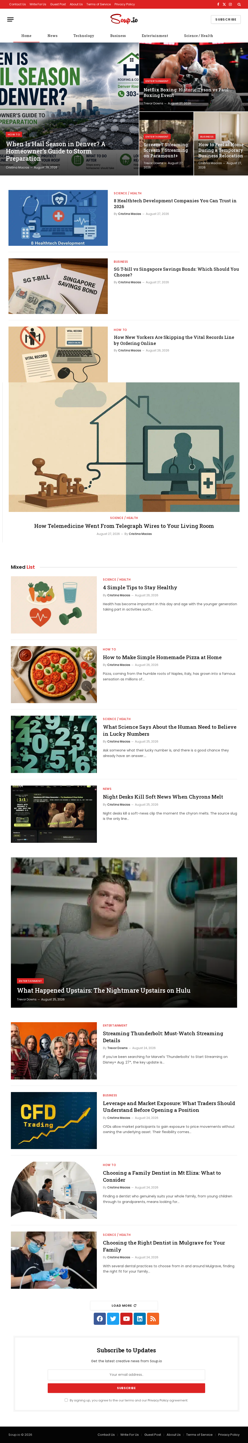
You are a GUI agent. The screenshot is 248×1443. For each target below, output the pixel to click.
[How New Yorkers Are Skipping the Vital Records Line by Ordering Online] (58, 354)
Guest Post (58, 4)
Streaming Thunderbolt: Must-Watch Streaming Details (163, 1037)
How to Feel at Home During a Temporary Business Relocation (221, 150)
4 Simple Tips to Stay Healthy (140, 587)
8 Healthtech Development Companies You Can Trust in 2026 (175, 203)
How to (14, 134)
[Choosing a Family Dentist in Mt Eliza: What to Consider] (54, 1190)
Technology (83, 35)
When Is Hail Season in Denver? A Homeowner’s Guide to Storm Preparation (56, 151)
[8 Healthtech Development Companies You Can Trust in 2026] (58, 218)
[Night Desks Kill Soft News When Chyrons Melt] (54, 814)
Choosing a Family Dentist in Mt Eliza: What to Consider (162, 1176)
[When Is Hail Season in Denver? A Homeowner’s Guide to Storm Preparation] (69, 109)
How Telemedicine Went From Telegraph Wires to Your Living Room (124, 525)
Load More (122, 1305)
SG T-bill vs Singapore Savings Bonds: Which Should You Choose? (176, 272)
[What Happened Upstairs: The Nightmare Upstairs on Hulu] (124, 932)
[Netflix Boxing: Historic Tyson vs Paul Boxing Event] (193, 77)
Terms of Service (98, 4)
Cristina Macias (17, 167)
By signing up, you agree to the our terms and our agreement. (128, 1400)
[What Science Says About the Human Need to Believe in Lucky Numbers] (54, 744)
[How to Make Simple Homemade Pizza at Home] (54, 674)
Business (118, 35)
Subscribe (225, 19)
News (52, 35)
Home (26, 35)
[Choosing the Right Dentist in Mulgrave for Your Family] (54, 1260)
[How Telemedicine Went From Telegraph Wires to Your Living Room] (124, 447)
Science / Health (198, 35)
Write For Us (38, 4)
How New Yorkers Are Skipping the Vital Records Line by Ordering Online (174, 340)
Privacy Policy (125, 4)
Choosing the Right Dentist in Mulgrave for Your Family (164, 1246)
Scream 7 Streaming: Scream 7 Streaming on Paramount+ (166, 150)
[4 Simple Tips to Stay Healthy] (54, 605)
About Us (76, 4)
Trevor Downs (153, 103)
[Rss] (153, 1319)
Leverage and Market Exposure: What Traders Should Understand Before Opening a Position (169, 1107)
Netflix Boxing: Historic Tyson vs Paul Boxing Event (186, 92)
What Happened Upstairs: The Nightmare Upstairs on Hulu (104, 990)
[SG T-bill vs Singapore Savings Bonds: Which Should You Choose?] (58, 286)
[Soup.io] (124, 19)
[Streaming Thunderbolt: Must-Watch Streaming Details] (54, 1050)
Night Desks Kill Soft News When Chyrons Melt (163, 796)
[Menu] (10, 19)
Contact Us (17, 4)
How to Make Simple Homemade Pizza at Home (162, 657)
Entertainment (155, 35)
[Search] (239, 4)
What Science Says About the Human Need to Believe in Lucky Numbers (169, 730)
